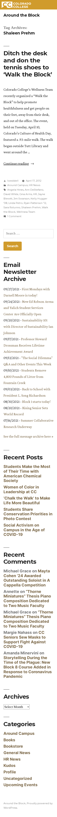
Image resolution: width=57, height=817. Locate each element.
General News (16, 752)
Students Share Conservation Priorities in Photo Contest (27, 514)
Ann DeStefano (34, 189)
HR (35, 194)
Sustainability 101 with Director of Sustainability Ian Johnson (28, 326)
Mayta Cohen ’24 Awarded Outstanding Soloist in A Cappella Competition (26, 578)
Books (9, 740)
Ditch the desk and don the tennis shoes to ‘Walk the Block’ (27, 64)
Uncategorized (17, 778)
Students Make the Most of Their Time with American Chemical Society (26, 473)
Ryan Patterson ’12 (35, 202)
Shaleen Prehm (31, 207)
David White (10, 194)
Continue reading (18, 163)
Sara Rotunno (11, 207)
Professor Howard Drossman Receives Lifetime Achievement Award (25, 345)
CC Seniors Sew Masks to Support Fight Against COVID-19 (24, 639)
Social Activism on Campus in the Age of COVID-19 (24, 530)
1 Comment (14, 216)
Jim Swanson (21, 198)
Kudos (9, 765)
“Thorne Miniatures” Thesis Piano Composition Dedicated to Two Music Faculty (27, 598)
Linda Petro (15, 202)
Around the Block (21, 15)
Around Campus (17, 185)
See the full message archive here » (28, 436)
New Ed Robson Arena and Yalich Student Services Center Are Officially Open (28, 308)
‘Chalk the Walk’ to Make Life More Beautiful (26, 500)
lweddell (13, 180)
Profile (9, 772)
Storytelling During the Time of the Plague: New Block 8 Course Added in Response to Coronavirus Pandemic (27, 667)
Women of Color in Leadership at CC (21, 489)
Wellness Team (26, 211)
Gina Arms (25, 194)
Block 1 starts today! (36, 402)
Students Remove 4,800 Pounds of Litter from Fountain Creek (24, 376)
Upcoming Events (20, 784)
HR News (34, 185)
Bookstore (13, 746)
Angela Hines (15, 189)
